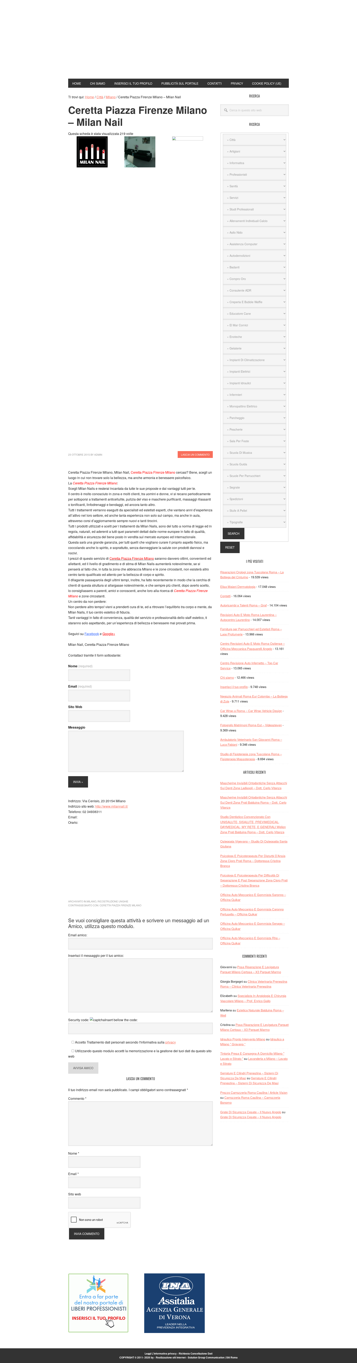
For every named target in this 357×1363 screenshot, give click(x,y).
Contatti (225, 596)
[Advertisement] (220, 43)
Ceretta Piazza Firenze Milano (120, 905)
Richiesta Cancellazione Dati (195, 1353)
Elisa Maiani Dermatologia (237, 586)
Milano (91, 901)
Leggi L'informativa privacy (161, 1353)
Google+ (108, 633)
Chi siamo (227, 677)
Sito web (74, 1194)
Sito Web (75, 706)
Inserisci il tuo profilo (234, 687)
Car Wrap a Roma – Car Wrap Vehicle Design (251, 711)
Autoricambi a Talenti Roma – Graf (243, 605)
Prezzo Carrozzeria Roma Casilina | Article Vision (253, 1092)
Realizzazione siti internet (171, 1357)
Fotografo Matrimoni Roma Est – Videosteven (251, 725)
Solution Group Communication (206, 1357)
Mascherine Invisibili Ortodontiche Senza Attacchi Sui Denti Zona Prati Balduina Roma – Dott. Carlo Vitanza (253, 802)
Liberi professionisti (96, 22)
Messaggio (76, 727)
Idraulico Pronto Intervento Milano (242, 1039)
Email (80, 686)
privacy (170, 1042)
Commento (77, 1098)
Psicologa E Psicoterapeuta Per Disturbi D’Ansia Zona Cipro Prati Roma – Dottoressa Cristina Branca (252, 861)
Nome (80, 666)
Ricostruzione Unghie (113, 901)
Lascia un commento (195, 454)
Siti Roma (232, 1357)
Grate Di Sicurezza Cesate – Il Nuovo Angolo (250, 1112)
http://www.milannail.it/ (111, 806)
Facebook (91, 633)
